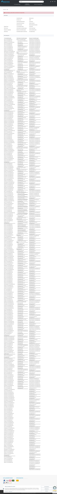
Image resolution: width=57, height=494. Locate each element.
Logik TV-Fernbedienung (8, 245)
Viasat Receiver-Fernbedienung (34, 447)
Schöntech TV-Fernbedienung (9, 338)
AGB (30, 19)
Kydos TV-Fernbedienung (8, 226)
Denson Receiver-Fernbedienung (32, 87)
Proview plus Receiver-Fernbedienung (33, 317)
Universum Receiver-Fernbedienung (32, 440)
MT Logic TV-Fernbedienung (9, 269)
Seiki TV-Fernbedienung (8, 348)
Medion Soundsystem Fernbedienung (21, 281)
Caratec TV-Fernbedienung (8, 89)
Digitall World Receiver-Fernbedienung (33, 105)
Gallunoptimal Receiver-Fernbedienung (33, 149)
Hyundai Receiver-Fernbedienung (32, 183)
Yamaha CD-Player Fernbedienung (21, 88)
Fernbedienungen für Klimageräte (20, 235)
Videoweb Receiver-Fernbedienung (32, 449)
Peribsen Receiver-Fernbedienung (32, 299)
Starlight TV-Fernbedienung (9, 376)
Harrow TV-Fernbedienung (8, 184)
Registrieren (6, 26)
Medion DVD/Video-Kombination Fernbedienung (22, 203)
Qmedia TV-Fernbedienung (8, 313)
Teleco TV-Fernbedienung (8, 401)
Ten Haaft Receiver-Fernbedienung (32, 413)
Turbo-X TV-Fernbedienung (8, 425)
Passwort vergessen (7, 29)
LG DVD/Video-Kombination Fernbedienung (22, 201)
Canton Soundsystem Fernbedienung (21, 256)
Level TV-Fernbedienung (8, 233)
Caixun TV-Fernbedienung (8, 85)
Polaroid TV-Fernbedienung (8, 302)
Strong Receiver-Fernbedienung (34, 385)
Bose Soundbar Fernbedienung (20, 308)
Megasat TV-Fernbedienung (8, 258)
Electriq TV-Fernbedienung (8, 139)
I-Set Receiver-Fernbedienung (34, 184)
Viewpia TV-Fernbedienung (8, 439)
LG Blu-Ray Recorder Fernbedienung (21, 73)
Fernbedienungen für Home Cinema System (21, 218)
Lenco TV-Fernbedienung (8, 230)
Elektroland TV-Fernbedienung (9, 142)
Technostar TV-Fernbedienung (9, 397)
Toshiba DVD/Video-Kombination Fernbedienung (22, 212)
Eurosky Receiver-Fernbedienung (32, 137)
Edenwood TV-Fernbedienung (9, 133)
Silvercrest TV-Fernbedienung (9, 360)
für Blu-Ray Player (32, 28)
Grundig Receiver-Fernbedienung (32, 165)
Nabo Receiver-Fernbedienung (34, 268)
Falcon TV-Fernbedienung (8, 155)
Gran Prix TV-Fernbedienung (9, 172)
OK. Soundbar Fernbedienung (23, 345)
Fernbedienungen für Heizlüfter (22, 214)
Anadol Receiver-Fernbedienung (34, 42)
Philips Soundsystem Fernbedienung (21, 288)
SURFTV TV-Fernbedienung (8, 382)
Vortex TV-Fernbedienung (8, 442)
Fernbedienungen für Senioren (22, 31)
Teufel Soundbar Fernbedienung (20, 379)
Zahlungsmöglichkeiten (21, 21)
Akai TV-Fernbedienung (8, 44)
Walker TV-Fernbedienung (8, 445)
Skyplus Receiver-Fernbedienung (32, 373)
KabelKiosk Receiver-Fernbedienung (33, 205)
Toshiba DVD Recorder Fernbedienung (21, 189)
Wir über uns (19, 19)
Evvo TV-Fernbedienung (8, 153)
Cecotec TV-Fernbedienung (8, 92)
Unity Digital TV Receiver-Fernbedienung (33, 433)
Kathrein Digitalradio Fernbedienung (21, 109)
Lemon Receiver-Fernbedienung (34, 225)
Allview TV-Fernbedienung (8, 50)
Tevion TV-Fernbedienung (8, 410)
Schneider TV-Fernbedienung (9, 336)
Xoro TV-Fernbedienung (8, 459)
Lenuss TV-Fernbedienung (8, 232)
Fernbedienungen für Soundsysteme (20, 249)
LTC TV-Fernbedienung (8, 246)
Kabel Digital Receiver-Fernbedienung (33, 202)
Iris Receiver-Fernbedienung (34, 193)
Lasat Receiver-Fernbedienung (34, 224)
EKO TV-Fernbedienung (8, 137)
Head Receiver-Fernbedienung (34, 173)
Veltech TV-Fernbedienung (8, 434)
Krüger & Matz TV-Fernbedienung (7, 222)
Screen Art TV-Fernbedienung (9, 342)
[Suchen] (43, 2)
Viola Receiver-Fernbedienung (34, 451)
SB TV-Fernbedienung (7, 333)
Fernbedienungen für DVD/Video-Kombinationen (21, 191)
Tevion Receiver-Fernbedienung (34, 415)
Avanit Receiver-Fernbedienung (34, 56)
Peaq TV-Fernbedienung (8, 298)
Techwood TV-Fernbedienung (9, 398)
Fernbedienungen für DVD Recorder (21, 168)
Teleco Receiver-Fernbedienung (34, 403)
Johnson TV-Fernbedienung (8, 208)
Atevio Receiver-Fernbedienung (34, 52)
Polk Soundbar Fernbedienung (20, 354)
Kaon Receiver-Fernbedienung (34, 206)
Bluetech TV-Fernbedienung (9, 80)
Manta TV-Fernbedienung (8, 253)
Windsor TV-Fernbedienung (8, 453)
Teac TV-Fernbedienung (8, 390)
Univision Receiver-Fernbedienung (32, 442)
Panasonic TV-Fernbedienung (9, 297)
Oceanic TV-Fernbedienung (8, 286)
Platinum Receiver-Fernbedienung (32, 304)
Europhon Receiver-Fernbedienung (32, 134)
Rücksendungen (19, 24)
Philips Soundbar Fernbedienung (20, 352)
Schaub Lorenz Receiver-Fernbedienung (33, 340)
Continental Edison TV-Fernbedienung (8, 110)
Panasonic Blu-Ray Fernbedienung (21, 56)
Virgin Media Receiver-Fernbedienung (33, 453)
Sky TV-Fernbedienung (8, 362)
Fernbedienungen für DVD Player (22, 147)
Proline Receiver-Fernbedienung (34, 315)
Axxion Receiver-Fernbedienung (34, 59)
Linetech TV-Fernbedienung (8, 240)
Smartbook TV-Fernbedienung (9, 366)
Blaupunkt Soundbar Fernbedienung (21, 306)
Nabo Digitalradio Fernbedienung (21, 116)
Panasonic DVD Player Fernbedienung (21, 157)
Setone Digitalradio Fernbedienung (21, 125)
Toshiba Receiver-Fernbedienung (32, 423)
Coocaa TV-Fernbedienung (8, 111)
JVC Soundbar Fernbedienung (20, 333)
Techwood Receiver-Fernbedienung (32, 398)
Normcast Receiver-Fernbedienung (32, 280)
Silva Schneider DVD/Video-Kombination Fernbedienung (22, 210)
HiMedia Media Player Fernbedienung (21, 246)
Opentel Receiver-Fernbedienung (32, 284)
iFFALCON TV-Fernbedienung (9, 200)
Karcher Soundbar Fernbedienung (21, 335)
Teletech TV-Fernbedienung (8, 405)
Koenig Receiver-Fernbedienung (34, 216)
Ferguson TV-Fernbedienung (9, 158)
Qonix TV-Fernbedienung (8, 314)
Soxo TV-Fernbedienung (8, 372)
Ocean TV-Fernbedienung (8, 285)
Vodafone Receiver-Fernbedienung (32, 457)
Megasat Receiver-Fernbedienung (32, 249)
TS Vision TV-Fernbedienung (9, 422)
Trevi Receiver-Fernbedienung (34, 427)
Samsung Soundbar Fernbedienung (21, 359)
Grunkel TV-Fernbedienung (8, 176)
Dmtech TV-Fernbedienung (8, 125)
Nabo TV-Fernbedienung (8, 270)
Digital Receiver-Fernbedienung (34, 96)
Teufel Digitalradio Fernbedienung (21, 139)
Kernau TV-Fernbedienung (8, 215)
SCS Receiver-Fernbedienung (34, 344)
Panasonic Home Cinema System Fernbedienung (22, 225)
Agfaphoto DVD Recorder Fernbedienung (22, 171)
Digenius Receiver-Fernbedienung (32, 92)
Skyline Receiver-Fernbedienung (34, 367)
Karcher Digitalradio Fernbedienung (21, 106)
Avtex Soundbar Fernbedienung (20, 303)
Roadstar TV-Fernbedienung (9, 323)
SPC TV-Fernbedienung (8, 373)
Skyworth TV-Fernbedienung (9, 364)
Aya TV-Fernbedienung (8, 72)
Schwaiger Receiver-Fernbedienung (32, 342)
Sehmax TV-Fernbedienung (8, 347)
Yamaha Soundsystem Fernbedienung (21, 300)
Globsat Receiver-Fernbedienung (32, 155)
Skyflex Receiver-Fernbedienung (34, 366)
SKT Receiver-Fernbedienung (34, 361)
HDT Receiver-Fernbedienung (34, 172)
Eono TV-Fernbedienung (8, 147)
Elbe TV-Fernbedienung (8, 138)
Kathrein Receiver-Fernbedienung (32, 211)
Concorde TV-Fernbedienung (9, 108)
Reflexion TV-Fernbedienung (9, 321)
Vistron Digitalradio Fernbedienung (21, 146)
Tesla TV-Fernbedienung (8, 409)
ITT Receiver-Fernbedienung (34, 194)
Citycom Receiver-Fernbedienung (32, 72)
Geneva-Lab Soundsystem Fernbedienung (22, 263)
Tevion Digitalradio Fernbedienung (21, 141)
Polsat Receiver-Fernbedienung (34, 309)
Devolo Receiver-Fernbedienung (34, 90)
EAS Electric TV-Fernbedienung (9, 130)
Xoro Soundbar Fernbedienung (20, 386)
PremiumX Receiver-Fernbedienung (32, 313)
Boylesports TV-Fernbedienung (9, 81)
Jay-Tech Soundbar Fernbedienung (21, 329)
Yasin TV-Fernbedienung (8, 460)
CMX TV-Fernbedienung (8, 105)
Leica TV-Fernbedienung (8, 229)
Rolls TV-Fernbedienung (8, 325)
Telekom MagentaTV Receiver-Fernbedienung (34, 407)
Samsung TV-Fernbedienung (9, 330)
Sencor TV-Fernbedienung (8, 351)
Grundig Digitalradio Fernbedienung (21, 99)
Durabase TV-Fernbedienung (9, 127)
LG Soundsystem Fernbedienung (20, 277)
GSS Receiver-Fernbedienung (34, 166)
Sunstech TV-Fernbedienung (9, 380)
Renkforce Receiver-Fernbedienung (32, 324)
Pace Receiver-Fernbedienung (34, 293)
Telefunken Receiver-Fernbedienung (32, 405)
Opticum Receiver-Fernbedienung (32, 287)
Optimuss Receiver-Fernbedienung (32, 289)
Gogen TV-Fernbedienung (8, 168)
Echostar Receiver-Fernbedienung (32, 123)
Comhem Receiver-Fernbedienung (32, 79)
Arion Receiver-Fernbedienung (34, 47)
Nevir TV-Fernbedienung (8, 276)
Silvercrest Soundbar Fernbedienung (21, 366)
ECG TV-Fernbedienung (8, 131)
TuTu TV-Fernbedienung (8, 426)
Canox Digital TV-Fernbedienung (9, 88)
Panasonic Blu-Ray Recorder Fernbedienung (22, 76)
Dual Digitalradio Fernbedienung (20, 97)
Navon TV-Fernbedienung (8, 272)
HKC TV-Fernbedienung (8, 191)
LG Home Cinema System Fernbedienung (22, 221)
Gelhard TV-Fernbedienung (8, 166)
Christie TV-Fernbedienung (8, 101)
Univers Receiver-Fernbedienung (32, 437)
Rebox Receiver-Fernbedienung (34, 320)
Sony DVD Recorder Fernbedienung (21, 184)
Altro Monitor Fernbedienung (9, 52)
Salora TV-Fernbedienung (8, 329)
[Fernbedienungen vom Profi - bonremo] (6, 1)
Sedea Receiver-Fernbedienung (34, 345)
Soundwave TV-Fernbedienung (9, 370)
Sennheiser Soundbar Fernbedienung (21, 361)
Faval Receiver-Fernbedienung (34, 142)
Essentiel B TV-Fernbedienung (9, 150)
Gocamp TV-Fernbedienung (8, 167)
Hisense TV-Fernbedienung (8, 188)
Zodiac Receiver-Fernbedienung (34, 469)
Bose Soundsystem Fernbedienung (21, 253)
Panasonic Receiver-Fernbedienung (32, 296)
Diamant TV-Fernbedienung (8, 119)
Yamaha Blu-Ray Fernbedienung (20, 69)
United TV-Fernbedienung (8, 429)
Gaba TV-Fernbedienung (8, 164)
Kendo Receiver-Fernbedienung (34, 214)
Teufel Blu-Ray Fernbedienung (20, 64)
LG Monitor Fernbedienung (8, 234)
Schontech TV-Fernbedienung (9, 339)
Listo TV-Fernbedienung (8, 242)
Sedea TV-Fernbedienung (8, 344)
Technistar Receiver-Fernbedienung (32, 393)
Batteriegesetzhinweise (33, 24)
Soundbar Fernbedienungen (21, 301)
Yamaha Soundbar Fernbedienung (21, 388)
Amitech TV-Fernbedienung (8, 54)
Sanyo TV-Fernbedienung (8, 331)
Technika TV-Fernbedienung (9, 394)
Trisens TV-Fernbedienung (8, 421)
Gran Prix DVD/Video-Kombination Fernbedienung (22, 196)
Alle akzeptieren (46, 486)
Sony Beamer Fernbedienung (22, 50)
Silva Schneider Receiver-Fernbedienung (33, 355)
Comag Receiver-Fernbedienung (34, 77)
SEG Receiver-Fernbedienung (34, 346)
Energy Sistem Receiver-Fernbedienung (33, 129)
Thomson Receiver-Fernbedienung (32, 417)
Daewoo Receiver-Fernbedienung (32, 83)
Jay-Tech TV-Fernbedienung (9, 207)
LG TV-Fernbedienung (7, 236)
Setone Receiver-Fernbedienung (34, 349)
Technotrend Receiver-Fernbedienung (33, 395)
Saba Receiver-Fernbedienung (34, 327)
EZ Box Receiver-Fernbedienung (34, 141)
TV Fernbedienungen (20, 26)
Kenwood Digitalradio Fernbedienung (21, 111)
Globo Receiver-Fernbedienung (34, 153)
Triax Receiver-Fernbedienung (34, 428)
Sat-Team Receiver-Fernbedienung (32, 335)
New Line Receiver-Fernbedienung (32, 278)
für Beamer (31, 26)
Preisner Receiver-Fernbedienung (32, 311)
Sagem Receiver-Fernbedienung (34, 328)
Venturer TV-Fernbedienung (8, 435)
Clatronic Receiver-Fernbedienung (32, 74)
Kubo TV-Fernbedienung (8, 224)
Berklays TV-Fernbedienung (8, 77)
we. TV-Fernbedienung (8, 447)
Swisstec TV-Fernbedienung (9, 385)
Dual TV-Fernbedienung (8, 126)
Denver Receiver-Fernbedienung (34, 89)
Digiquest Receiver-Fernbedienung (32, 95)
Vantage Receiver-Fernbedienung (32, 444)
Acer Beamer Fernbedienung (22, 40)
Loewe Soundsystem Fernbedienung (21, 279)
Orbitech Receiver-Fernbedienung (32, 291)
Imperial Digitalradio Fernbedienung (21, 104)
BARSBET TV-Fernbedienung (9, 73)
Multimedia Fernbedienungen (22, 28)
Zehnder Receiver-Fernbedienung (32, 465)
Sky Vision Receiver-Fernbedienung (32, 365)
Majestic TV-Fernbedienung (8, 250)
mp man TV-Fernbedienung (8, 266)
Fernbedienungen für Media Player (21, 242)
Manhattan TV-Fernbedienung (9, 252)
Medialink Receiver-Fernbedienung (32, 244)
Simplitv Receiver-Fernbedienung (32, 360)
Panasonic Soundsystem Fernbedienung (22, 286)
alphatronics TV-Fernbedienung (9, 51)
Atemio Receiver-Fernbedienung (34, 51)
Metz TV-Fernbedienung (8, 261)
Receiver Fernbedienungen (21, 29)
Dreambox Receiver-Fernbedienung (32, 109)
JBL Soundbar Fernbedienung (23, 330)
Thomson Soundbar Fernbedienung (21, 381)
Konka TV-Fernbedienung (8, 220)
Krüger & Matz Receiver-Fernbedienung (33, 223)
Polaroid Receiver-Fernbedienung (32, 306)
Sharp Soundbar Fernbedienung (20, 363)
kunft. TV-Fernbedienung (8, 225)
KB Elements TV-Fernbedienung (9, 212)
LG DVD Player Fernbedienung (20, 152)
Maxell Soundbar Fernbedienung (20, 339)
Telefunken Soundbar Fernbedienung (21, 374)
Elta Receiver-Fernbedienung (34, 127)
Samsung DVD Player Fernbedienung (21, 161)
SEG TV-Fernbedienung (8, 346)
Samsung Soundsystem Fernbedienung (22, 290)
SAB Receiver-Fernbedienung (34, 326)
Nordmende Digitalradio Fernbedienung (22, 118)
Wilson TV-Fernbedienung (8, 451)
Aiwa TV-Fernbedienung (8, 43)
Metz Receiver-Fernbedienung (34, 253)
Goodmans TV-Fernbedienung (9, 170)
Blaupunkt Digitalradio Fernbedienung (21, 95)
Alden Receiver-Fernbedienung (34, 40)
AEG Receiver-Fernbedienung (34, 39)
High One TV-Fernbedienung (9, 187)
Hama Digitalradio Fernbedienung (21, 102)
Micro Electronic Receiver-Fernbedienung (33, 255)
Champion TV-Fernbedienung (9, 96)
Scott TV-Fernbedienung (8, 340)
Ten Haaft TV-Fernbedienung (9, 406)
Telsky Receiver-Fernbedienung (34, 411)
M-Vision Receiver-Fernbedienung (32, 234)
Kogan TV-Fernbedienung (8, 219)
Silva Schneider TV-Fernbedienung (7, 357)
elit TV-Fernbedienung (8, 143)
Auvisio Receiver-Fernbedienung (32, 55)
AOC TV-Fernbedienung (8, 59)
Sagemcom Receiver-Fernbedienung (33, 331)
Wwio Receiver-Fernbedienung (34, 462)
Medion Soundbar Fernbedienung (21, 341)
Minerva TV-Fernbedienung (8, 262)
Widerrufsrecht (31, 23)
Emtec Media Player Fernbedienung (21, 244)
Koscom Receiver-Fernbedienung (32, 218)
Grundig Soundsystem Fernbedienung (21, 265)
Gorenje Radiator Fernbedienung (20, 239)
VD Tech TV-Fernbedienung (8, 433)
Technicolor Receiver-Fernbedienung (33, 388)
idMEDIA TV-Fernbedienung (8, 199)
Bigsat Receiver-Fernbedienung (34, 62)
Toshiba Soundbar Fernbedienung (21, 383)
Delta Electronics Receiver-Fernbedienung (34, 85)
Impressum (31, 21)
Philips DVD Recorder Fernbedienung (21, 180)
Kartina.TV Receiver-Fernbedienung (32, 208)
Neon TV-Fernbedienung (8, 274)
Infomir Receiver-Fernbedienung (34, 190)
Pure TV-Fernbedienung (8, 309)
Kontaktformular (19, 18)
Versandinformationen (20, 23)
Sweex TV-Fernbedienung (8, 384)
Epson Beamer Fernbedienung (20, 43)
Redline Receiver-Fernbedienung (32, 322)
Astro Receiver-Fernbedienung (34, 50)
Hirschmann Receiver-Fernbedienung (33, 175)
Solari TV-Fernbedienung (8, 368)
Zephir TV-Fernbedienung (8, 462)
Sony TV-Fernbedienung (8, 369)
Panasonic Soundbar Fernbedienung (21, 347)
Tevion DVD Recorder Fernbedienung (21, 187)
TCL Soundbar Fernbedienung (23, 369)
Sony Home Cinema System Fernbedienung (22, 232)
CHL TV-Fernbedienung (8, 100)
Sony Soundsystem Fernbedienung (21, 295)
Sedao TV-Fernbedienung (8, 343)
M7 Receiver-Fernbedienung (34, 235)
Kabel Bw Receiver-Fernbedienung (32, 198)
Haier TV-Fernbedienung (8, 179)
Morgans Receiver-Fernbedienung (32, 263)
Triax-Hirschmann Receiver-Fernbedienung (34, 430)
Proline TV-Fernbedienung (8, 305)
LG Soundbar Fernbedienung (22, 336)
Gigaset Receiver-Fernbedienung (32, 152)
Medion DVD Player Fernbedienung (21, 154)
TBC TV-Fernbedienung (8, 386)
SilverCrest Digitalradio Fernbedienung (22, 127)
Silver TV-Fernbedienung (8, 358)
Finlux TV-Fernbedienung (8, 159)
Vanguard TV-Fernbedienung (9, 431)
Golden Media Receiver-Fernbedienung (33, 160)
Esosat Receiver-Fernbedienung (34, 131)
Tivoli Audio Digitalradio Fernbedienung (22, 144)
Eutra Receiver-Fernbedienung (34, 138)
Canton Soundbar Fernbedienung (21, 310)
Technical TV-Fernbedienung (9, 393)
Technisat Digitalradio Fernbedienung (21, 134)
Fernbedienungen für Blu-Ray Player (22, 52)
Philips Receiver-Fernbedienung (34, 300)
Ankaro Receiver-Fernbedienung (34, 43)
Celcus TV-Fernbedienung (8, 93)
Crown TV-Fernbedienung (8, 114)
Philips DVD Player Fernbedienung (21, 159)
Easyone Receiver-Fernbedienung (32, 116)
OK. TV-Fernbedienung (8, 289)
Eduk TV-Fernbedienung (8, 134)
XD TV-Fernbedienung (8, 456)
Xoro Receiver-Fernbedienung (34, 463)
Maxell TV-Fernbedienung (8, 254)
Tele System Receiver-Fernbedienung (33, 401)
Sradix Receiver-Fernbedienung (34, 384)
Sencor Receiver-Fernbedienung (34, 348)
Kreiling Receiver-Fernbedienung (32, 220)
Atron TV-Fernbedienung (8, 64)
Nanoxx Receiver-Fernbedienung (32, 271)
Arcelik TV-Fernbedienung (8, 60)
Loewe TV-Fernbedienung (8, 244)
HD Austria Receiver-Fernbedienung (32, 171)
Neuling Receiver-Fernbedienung (32, 275)
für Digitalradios (32, 31)
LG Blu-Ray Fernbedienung (22, 54)
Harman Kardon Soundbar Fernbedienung (22, 320)
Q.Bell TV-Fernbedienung (8, 310)
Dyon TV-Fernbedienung (8, 129)
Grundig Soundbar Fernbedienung (21, 317)
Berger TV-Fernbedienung (8, 76)
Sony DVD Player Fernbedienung (20, 164)
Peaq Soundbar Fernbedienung (20, 349)
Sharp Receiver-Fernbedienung (34, 350)
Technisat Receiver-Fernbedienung (32, 391)
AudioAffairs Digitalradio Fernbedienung (22, 92)
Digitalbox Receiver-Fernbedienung (32, 103)
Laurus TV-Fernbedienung (8, 228)
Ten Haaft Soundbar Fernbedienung (21, 376)
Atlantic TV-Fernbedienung (8, 63)
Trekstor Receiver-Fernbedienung (32, 425)
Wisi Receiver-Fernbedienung (34, 460)
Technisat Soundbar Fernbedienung (21, 372)
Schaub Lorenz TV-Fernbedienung (7, 335)
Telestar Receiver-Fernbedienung (32, 410)
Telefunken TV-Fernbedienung (9, 402)
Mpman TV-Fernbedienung (8, 268)
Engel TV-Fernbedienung (8, 145)
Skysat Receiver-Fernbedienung (34, 375)
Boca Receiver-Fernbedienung (34, 66)
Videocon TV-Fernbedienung (9, 438)
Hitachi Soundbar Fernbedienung (21, 327)
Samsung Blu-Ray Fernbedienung (21, 61)
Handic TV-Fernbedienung (8, 180)
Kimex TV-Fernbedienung (8, 216)
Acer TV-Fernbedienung (8, 39)
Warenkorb (6, 31)
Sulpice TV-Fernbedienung (8, 378)
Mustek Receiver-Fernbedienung (34, 265)
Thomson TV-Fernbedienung (9, 413)
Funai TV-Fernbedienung (8, 163)
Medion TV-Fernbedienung (8, 257)
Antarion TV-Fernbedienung (8, 56)
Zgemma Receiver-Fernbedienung (32, 468)
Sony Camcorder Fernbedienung (20, 84)
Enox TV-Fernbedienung (8, 146)
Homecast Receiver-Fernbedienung (32, 179)
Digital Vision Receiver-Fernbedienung (33, 101)
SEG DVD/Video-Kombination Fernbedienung (23, 208)
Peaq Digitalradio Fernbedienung (21, 120)
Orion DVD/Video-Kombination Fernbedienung (22, 205)
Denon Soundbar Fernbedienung (20, 313)
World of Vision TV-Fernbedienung (7, 455)
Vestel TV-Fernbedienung (8, 437)
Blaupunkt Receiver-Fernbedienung (32, 65)
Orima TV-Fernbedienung (8, 294)
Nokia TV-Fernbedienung (8, 282)
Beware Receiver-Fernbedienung (32, 61)
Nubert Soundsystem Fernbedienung (21, 283)
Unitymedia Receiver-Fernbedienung (33, 435)
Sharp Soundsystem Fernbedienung (21, 293)
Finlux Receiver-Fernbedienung (34, 143)
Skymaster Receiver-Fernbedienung (32, 370)
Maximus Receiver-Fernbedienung (32, 242)
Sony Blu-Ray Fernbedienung (22, 62)
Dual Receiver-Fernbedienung (34, 110)
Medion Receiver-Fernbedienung (32, 247)
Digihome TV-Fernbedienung (9, 121)
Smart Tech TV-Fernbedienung (9, 365)
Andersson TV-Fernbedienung (9, 55)
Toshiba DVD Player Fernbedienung (21, 166)
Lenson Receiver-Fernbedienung (34, 227)
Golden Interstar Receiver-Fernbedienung (33, 158)
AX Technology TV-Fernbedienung (7, 69)
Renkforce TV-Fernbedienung (9, 322)
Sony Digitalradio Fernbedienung (21, 130)
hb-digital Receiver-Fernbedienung (32, 168)
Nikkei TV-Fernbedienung (8, 278)
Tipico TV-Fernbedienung (8, 414)
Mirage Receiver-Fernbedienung (34, 261)
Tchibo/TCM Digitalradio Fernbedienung (22, 132)
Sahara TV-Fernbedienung (8, 327)
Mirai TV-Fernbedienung (8, 264)
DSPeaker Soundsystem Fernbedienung (22, 260)
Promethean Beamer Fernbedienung (21, 49)
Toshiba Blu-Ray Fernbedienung (20, 66)
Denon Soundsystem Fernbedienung (21, 258)
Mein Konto (6, 28)
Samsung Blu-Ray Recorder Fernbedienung (22, 78)
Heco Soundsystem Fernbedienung (21, 270)
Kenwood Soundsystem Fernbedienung (22, 274)
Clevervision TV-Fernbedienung (9, 104)
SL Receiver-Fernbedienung (34, 378)
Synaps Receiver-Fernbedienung (34, 386)
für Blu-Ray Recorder (32, 29)
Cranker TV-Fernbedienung (8, 113)
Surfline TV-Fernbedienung (8, 381)
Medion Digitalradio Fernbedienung (21, 113)
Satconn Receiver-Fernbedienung (32, 338)
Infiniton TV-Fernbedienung (8, 203)
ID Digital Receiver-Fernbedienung (32, 186)
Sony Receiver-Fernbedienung (34, 382)
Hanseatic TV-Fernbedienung (9, 183)
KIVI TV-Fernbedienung (8, 217)
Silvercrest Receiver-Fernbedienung (32, 357)
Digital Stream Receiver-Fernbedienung (33, 98)
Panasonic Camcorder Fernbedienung (21, 82)
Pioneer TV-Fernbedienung (8, 301)
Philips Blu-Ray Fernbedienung (20, 58)
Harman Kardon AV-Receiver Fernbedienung (22, 267)
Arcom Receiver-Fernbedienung (34, 44)
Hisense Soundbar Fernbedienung (21, 324)
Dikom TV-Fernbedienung (8, 123)
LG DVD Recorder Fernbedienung (21, 173)
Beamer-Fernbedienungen (21, 39)
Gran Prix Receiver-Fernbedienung (32, 162)
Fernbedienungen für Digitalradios (20, 90)
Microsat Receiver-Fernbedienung (32, 260)
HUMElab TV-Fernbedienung (9, 196)
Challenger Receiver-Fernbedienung (32, 68)
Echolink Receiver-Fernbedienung (32, 119)
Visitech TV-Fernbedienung (8, 441)
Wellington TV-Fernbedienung (9, 449)
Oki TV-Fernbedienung (8, 290)
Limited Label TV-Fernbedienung (9, 237)
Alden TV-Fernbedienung (8, 48)
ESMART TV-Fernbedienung (8, 149)
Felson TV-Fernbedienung (8, 157)
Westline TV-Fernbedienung (9, 450)
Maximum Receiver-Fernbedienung (32, 240)
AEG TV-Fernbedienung (8, 40)
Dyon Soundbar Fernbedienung (20, 315)
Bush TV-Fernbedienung (8, 84)
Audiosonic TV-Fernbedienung (9, 66)
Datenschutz (31, 18)
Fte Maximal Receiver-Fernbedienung (33, 146)
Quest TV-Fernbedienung (8, 317)
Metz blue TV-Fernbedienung (9, 260)
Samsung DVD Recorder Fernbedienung (22, 182)
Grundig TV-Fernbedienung (8, 175)
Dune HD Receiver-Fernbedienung (32, 113)
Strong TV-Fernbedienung (8, 377)
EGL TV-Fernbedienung (8, 135)
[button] (50, 1)
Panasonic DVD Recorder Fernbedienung (22, 177)
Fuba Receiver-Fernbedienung (34, 147)
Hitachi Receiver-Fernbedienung (34, 177)
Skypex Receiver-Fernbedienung (34, 371)
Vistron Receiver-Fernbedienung (34, 454)
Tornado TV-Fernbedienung (8, 417)
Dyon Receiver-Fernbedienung (34, 114)
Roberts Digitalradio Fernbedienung (21, 123)
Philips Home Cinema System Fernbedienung (23, 228)
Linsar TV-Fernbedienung (8, 241)
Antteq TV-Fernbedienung (8, 58)
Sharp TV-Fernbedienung (8, 355)
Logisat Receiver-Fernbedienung (32, 229)
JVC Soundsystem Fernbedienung (21, 272)
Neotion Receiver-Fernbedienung (32, 273)
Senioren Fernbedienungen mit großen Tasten (9, 353)
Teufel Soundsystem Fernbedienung (21, 297)
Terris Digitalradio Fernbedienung (21, 137)
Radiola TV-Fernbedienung (8, 318)
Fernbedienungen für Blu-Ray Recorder (22, 71)
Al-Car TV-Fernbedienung (8, 47)
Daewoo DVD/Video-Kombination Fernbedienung (22, 194)
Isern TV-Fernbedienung (8, 204)
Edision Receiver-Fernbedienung (32, 126)
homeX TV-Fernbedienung (8, 192)
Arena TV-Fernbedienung (8, 62)
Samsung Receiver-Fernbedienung (32, 333)
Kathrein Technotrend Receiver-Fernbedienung (34, 213)
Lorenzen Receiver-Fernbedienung (32, 231)
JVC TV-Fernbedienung (8, 211)
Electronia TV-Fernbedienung (9, 141)
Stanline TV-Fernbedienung (8, 374)
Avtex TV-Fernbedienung (8, 67)
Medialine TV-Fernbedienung (9, 256)
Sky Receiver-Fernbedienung (34, 362)
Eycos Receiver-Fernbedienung (34, 139)
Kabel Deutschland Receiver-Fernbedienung (34, 200)
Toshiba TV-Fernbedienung (8, 418)
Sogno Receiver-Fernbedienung (34, 381)
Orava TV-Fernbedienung (8, 293)
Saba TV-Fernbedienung (8, 326)
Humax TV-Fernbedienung (8, 195)
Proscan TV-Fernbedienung (8, 306)
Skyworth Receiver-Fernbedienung (32, 377)
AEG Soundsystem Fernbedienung (21, 251)
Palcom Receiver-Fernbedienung (34, 294)
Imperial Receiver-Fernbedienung (32, 189)
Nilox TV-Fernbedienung (8, 281)
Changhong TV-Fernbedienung (9, 97)
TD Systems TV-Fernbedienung (9, 389)
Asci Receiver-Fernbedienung (34, 48)
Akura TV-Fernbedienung (8, 46)
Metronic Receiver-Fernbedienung (32, 251)
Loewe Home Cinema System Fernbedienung (23, 223)
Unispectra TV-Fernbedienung (9, 427)
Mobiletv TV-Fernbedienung (9, 265)
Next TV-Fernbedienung (8, 277)
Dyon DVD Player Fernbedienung (20, 150)
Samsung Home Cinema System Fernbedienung (22, 230)
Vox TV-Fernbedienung (8, 443)
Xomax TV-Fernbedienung (8, 458)
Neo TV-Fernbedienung (8, 273)
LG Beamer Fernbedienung (22, 46)
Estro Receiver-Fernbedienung (34, 132)
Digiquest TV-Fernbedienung (9, 122)
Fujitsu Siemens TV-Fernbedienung (7, 162)
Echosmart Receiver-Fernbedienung (32, 121)
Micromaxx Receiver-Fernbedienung (32, 257)
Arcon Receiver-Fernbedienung (34, 46)
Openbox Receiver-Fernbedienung (32, 282)
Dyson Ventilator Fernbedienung (20, 237)
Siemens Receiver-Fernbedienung (32, 353)
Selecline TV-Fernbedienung (9, 350)
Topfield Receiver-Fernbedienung (32, 421)
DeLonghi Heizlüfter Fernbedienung (21, 216)
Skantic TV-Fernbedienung (8, 361)
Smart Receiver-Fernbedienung (34, 380)
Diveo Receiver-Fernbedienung (34, 107)
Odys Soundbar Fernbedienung (20, 343)
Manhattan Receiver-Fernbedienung (32, 237)
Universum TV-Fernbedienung (9, 430)
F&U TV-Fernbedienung (8, 154)
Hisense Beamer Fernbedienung (20, 45)
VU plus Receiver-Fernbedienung (32, 459)
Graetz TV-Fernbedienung (8, 171)
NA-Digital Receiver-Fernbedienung (32, 267)
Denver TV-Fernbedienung (8, 117)
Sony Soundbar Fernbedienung (20, 368)
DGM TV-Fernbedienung (8, 118)
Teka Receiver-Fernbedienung (34, 399)
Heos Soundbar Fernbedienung (20, 322)
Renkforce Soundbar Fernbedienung (21, 356)
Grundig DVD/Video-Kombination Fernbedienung (22, 198)
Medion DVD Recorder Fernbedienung (21, 175)
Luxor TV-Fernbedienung (8, 248)
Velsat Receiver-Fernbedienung (34, 446)
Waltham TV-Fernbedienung (9, 446)
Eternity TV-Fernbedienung (8, 151)
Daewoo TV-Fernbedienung (8, 115)
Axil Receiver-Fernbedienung (34, 57)
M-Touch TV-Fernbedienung (9, 249)
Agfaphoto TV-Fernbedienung (9, 42)
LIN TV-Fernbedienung (8, 238)
